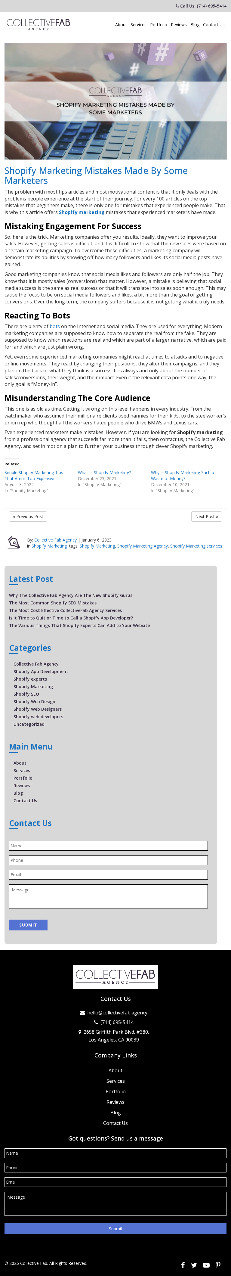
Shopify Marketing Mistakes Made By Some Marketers (96, 175)
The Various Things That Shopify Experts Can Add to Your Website (79, 625)
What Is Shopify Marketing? (104, 472)
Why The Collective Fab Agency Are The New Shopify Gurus (70, 595)
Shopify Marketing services (196, 546)
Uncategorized (29, 724)
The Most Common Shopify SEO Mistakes (53, 603)
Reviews (179, 24)
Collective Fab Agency (55, 540)
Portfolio (158, 24)
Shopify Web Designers (38, 709)
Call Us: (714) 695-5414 (202, 6)
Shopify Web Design (34, 701)
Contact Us (214, 24)
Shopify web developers (38, 716)
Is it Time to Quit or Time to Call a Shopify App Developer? (71, 618)
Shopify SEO (26, 694)
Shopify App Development (41, 671)
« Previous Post (28, 516)
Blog (194, 24)
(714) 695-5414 (117, 1022)
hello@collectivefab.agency (117, 1012)
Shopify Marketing (49, 546)
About (121, 24)
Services (138, 24)
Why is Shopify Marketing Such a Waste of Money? (182, 475)
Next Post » (206, 516)
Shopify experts (30, 679)
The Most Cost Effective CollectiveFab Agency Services (65, 610)
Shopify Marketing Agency (142, 546)
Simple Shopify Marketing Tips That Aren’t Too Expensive (34, 475)
